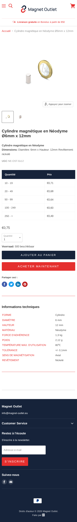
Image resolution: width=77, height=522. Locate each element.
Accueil (6, 30)
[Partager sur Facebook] (4, 284)
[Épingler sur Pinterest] (25, 284)
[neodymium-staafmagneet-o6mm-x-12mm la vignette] (7, 117)
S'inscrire (15, 461)
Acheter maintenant (38, 266)
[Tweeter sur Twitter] (11, 284)
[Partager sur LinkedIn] (18, 284)
